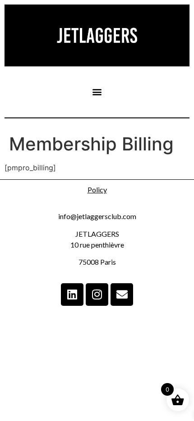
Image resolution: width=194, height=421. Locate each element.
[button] (97, 91)
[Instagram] (97, 294)
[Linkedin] (72, 294)
